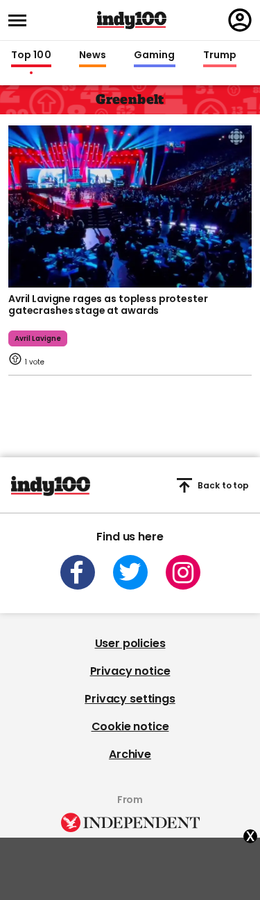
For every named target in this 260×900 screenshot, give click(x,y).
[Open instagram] (183, 572)
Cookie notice (130, 726)
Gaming (154, 55)
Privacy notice (130, 671)
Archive (130, 754)
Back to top (223, 485)
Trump (219, 55)
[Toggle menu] (21, 20)
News (92, 55)
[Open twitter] (130, 572)
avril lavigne (38, 338)
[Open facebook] (77, 572)
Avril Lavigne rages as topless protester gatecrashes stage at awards (107, 305)
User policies (130, 643)
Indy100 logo (132, 20)
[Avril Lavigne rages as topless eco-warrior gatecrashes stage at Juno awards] (130, 205)
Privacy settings (130, 699)
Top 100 (31, 55)
